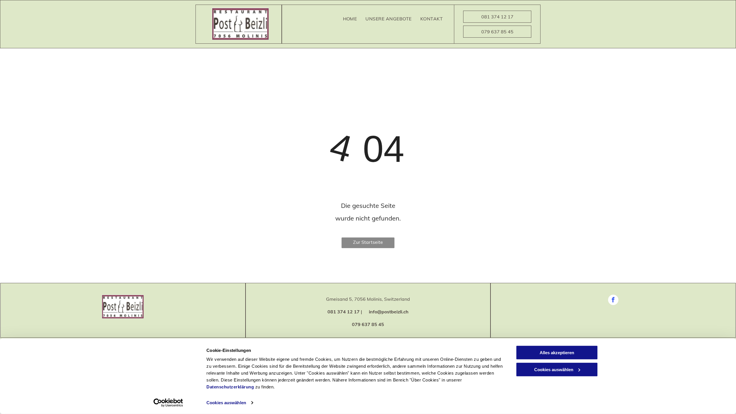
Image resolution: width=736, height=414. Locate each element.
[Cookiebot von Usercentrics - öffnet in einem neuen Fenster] (168, 402)
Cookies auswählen (226, 402)
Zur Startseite (368, 242)
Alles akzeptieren (557, 352)
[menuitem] (350, 19)
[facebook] (613, 300)
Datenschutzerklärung (230, 386)
